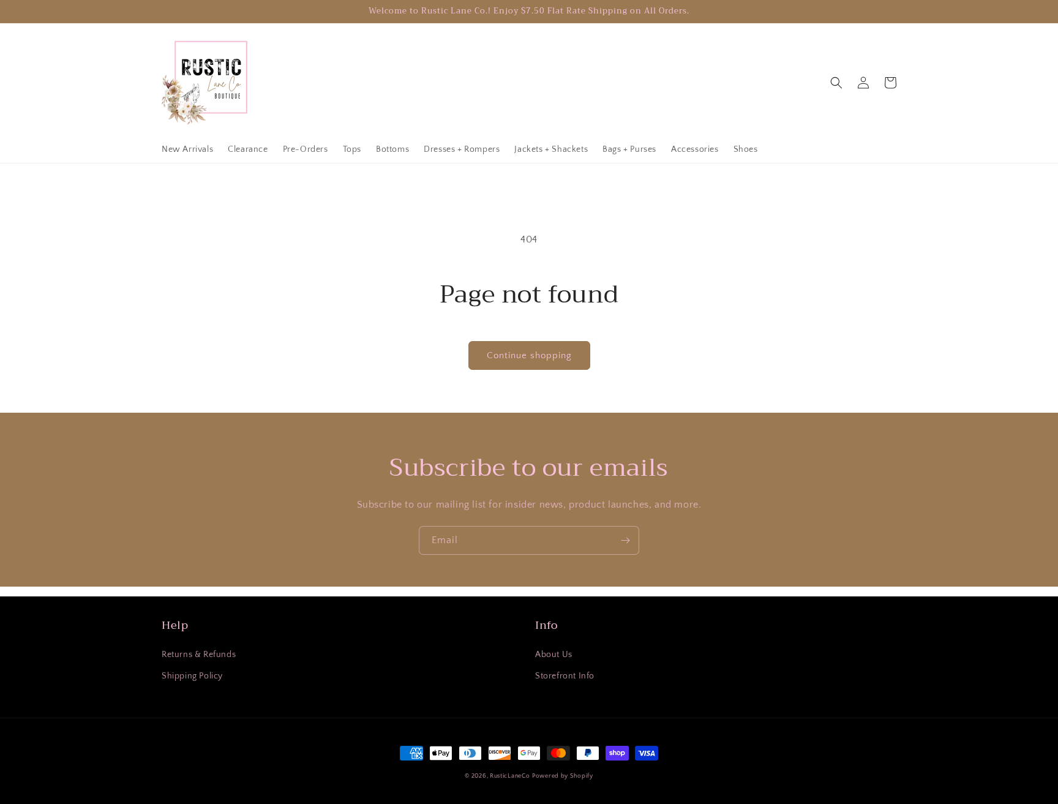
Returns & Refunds (199, 654)
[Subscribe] (625, 540)
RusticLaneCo (510, 776)
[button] (836, 82)
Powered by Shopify (562, 776)
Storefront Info (565, 676)
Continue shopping (529, 355)
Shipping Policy (192, 676)
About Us (553, 654)
